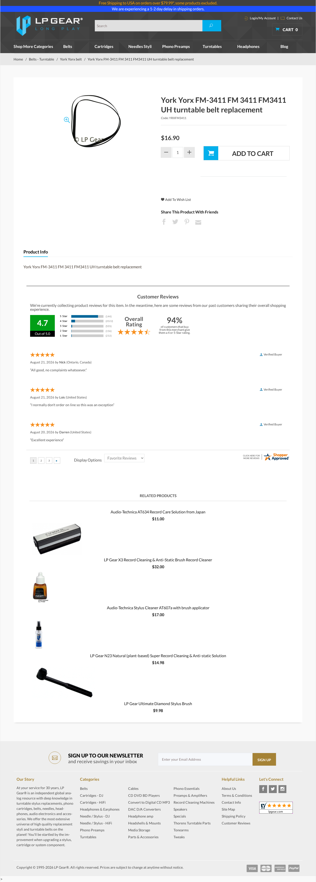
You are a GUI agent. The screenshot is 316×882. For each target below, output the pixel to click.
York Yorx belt (71, 59)
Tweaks (179, 837)
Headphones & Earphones (99, 809)
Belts (67, 46)
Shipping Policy (233, 816)
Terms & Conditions (237, 795)
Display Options (88, 460)
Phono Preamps (176, 46)
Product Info (35, 251)
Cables (133, 788)
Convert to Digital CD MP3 (149, 802)
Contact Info (231, 802)
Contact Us (294, 18)
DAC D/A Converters (144, 809)
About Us (229, 788)
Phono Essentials (186, 788)
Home (18, 59)
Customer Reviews (236, 823)
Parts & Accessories (143, 837)
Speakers (180, 809)
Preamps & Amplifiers (190, 795)
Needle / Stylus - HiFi (96, 823)
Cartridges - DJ (91, 795)
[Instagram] (282, 789)
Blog (284, 46)
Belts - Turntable (41, 59)
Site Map (228, 809)
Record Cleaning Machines (194, 802)
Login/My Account (262, 18)
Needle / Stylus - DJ (95, 816)
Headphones (248, 46)
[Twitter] (273, 789)
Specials (180, 816)
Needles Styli (140, 46)
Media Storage (139, 830)
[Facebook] (263, 789)
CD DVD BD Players (144, 795)
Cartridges (104, 46)
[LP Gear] (50, 26)
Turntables (212, 46)
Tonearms (181, 830)
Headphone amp (140, 816)
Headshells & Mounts (144, 823)
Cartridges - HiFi (93, 802)
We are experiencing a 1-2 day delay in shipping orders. (158, 8)
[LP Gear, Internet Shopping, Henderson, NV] (234, 835)
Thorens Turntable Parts (192, 823)
